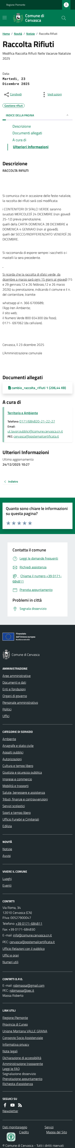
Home (6, 33)
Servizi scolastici (13, 805)
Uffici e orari (10, 955)
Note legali (10, 1051)
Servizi (49, 1127)
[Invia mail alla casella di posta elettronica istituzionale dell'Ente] (32, 935)
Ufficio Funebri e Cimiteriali (20, 819)
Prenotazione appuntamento (22, 1078)
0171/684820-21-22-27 (37, 421)
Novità (18, 33)
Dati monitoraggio (14, 1127)
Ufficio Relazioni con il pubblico (23, 948)
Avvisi (6, 855)
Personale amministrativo (20, 702)
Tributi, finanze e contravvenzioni (25, 799)
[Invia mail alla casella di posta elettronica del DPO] (28, 985)
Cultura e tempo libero (17, 765)
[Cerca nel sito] (62, 18)
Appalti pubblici (12, 752)
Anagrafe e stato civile (18, 745)
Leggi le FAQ (11, 1068)
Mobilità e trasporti (15, 785)
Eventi (6, 885)
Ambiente (9, 738)
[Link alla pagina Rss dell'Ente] (20, 1105)
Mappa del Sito (56, 1132)
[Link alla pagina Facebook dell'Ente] (5, 1105)
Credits (24, 1132)
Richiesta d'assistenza (17, 1083)
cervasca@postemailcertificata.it (36, 436)
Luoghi (7, 878)
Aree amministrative (16, 675)
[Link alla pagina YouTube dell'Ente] (12, 1105)
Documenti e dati (14, 682)
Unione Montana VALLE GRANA (24, 1031)
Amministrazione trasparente (22, 1063)
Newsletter (10, 1110)
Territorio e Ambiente (23, 412)
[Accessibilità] (11, 1137)
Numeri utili (10, 961)
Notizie (30, 33)
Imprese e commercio (17, 779)
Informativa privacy (15, 1044)
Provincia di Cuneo (15, 1024)
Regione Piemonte (15, 5)
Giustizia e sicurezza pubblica (22, 772)
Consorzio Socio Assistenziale (22, 1037)
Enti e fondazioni (14, 689)
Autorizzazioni (12, 758)
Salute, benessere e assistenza (23, 792)
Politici (6, 709)
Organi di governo (14, 695)
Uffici (5, 715)
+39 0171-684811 (29, 923)
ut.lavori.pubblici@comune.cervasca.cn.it (35, 431)
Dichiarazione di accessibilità (21, 1057)
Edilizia (7, 825)
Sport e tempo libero (16, 812)
